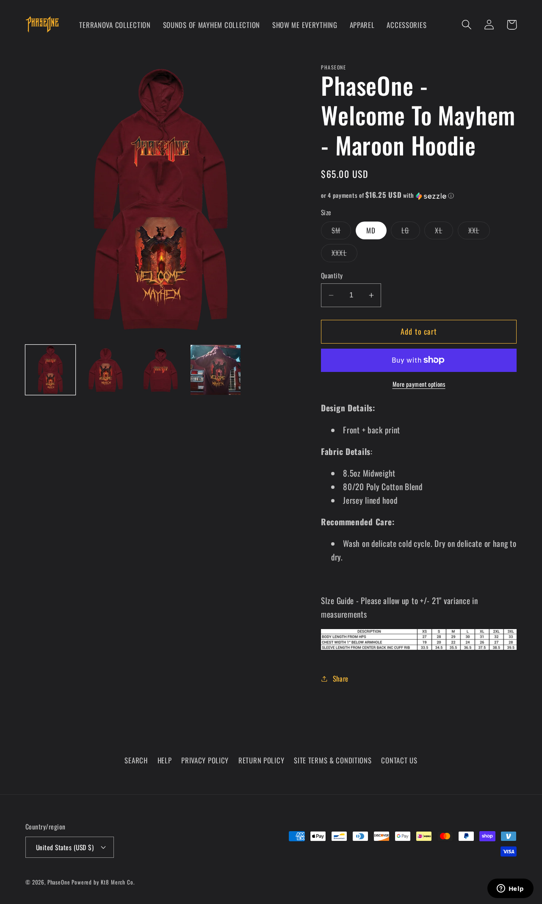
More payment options (419, 384)
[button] (467, 25)
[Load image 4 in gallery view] (216, 370)
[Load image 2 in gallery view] (105, 370)
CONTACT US (399, 760)
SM (341, 232)
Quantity (332, 275)
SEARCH (135, 760)
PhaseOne (59, 882)
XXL (479, 232)
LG (410, 232)
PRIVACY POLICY (205, 760)
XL (444, 232)
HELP (165, 760)
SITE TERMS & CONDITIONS (333, 760)
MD (371, 230)
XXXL (344, 254)
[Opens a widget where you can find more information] (510, 889)
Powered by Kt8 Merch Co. (103, 882)
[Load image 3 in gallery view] (160, 370)
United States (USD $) (65, 847)
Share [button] (340, 678)
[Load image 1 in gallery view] (50, 370)
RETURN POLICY (261, 760)
